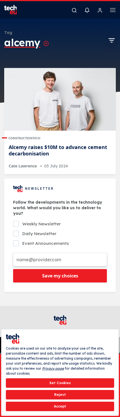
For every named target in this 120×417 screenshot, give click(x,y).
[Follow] (46, 43)
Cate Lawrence (23, 166)
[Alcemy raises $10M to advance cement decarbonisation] (60, 99)
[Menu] (113, 11)
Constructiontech (24, 138)
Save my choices (60, 276)
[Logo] (14, 9)
